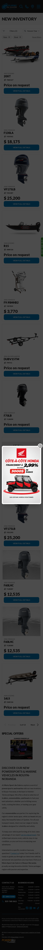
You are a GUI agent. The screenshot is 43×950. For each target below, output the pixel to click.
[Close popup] (40, 446)
